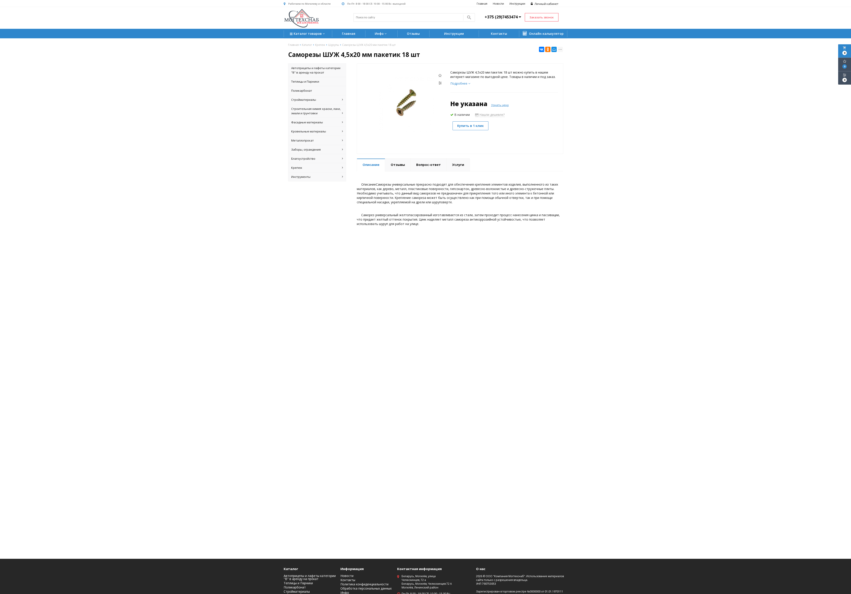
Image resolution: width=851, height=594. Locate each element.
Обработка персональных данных (366, 588)
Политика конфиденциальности (364, 584)
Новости (498, 4)
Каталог (291, 569)
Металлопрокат (302, 140)
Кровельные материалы (308, 131)
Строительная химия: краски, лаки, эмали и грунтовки (316, 111)
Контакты (499, 33)
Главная (482, 4)
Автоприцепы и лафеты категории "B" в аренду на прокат (315, 70)
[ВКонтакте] (541, 49)
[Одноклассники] (547, 49)
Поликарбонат (301, 91)
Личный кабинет (546, 4)
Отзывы (413, 33)
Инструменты (300, 177)
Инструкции (517, 4)
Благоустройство (303, 159)
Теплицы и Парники (305, 81)
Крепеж (296, 168)
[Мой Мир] (554, 49)
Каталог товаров (308, 33)
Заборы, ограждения (306, 149)
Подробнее (459, 83)
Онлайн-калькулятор (546, 33)
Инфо (380, 33)
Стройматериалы (303, 100)
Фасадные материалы (307, 122)
